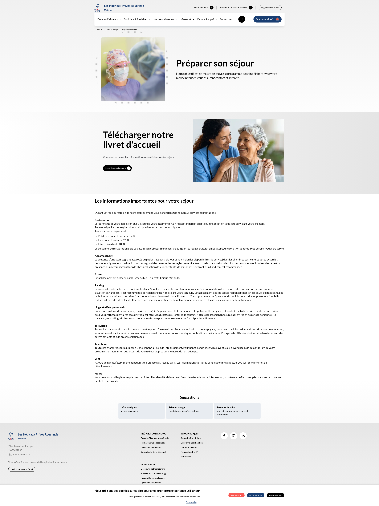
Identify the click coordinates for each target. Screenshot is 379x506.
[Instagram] (233, 435)
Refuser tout (236, 495)
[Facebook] (224, 435)
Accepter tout (255, 495)
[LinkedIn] (243, 435)
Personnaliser (275, 495)
